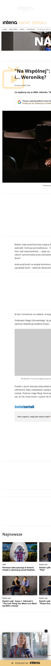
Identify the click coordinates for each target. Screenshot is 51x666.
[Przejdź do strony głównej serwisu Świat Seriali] (32, 22)
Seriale (22, 29)
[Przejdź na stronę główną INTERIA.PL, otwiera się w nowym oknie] (10, 22)
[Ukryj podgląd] (46, 631)
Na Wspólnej (31, 29)
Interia (4, 29)
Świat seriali (13, 29)
